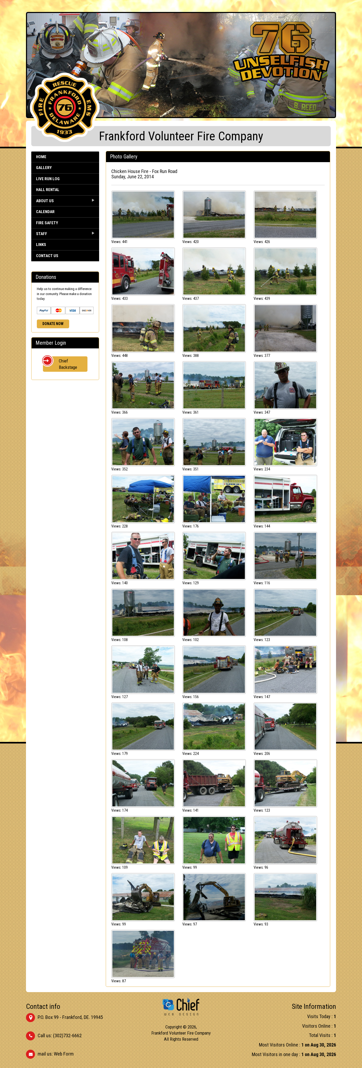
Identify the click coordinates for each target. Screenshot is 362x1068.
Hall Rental (47, 189)
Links (41, 244)
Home (41, 156)
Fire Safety (47, 222)
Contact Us (47, 255)
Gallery (44, 167)
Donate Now (53, 324)
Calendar (45, 211)
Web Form (64, 1054)
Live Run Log (48, 178)
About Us (45, 200)
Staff (41, 233)
